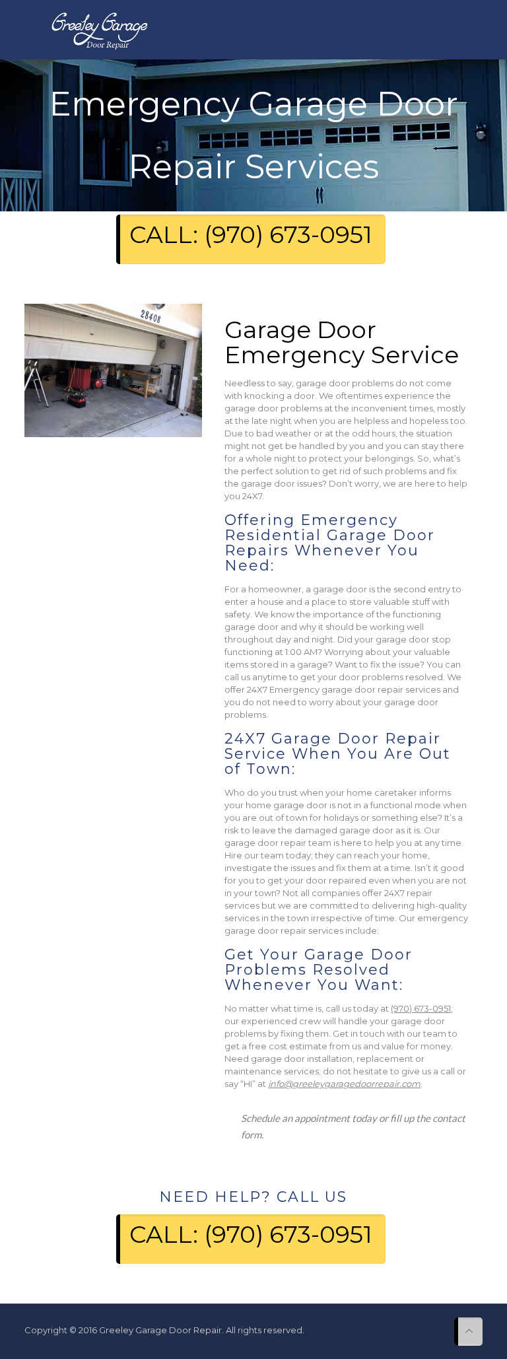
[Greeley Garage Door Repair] (99, 29)
